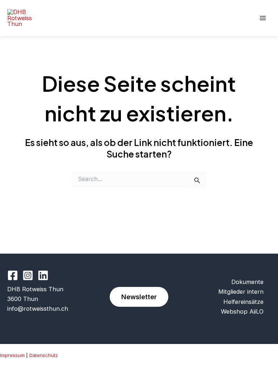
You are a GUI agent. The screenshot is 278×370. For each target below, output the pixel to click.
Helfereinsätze (243, 301)
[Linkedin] (43, 275)
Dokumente (247, 281)
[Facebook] (12, 275)
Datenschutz (43, 355)
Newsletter (139, 297)
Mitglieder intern (241, 291)
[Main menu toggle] (262, 18)
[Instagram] (27, 275)
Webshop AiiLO (242, 311)
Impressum (12, 355)
